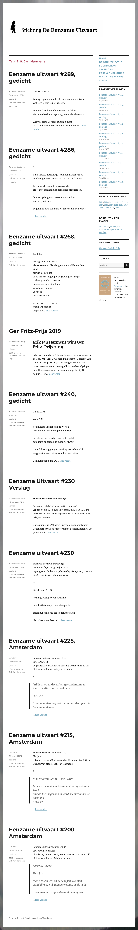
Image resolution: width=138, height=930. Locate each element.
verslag (12, 506)
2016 (11, 858)
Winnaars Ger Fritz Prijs (109, 248)
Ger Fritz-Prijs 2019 (35, 331)
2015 (101, 205)
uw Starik (13, 658)
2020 (106, 202)
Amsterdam (19, 423)
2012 (116, 205)
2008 (112, 208)
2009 (101, 208)
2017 (11, 763)
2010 (126, 205)
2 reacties (13, 106)
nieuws (12, 349)
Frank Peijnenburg (17, 341)
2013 (111, 205)
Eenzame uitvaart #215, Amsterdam (41, 738)
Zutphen (102, 232)
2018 (11, 509)
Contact (105, 80)
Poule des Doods (111, 76)
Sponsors (106, 69)
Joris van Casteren (17, 91)
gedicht (12, 99)
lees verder (41, 216)
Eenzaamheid (120, 286)
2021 (101, 202)
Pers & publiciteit (111, 73)
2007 (117, 208)
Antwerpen (115, 227)
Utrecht (118, 229)
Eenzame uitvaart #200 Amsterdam (42, 832)
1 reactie (12, 182)
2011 (121, 205)
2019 (11, 353)
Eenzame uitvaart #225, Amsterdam (42, 644)
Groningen (109, 229)
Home (103, 58)
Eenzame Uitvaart (16, 918)
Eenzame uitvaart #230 (41, 553)
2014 (106, 205)
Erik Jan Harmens (17, 103)
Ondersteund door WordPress (39, 918)
